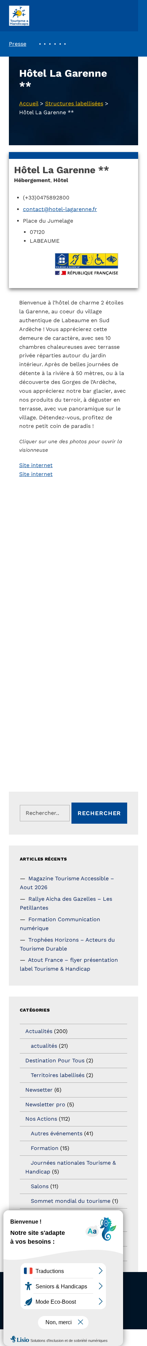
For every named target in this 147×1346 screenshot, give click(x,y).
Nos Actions (41, 1119)
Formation (44, 1148)
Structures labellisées (74, 103)
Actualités (38, 1031)
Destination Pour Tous (54, 1060)
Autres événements (56, 1133)
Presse (17, 44)
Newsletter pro (45, 1104)
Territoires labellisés (57, 1075)
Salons (40, 1186)
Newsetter (39, 1090)
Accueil (28, 103)
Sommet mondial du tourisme (70, 1201)
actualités (44, 1046)
